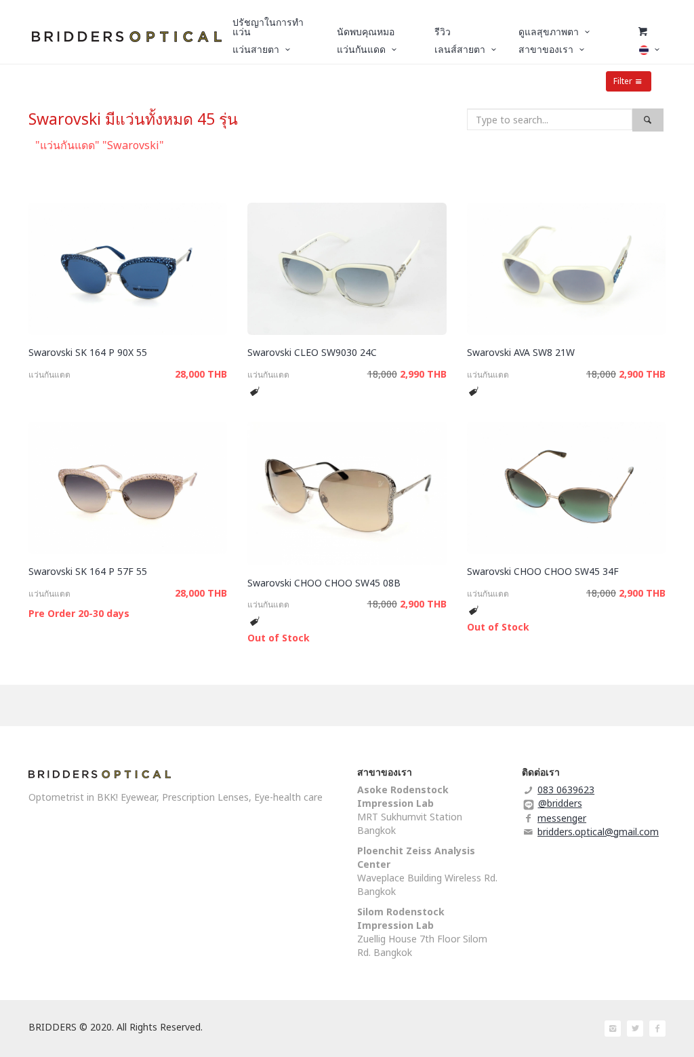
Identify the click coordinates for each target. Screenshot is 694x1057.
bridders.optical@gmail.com (598, 831)
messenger (561, 818)
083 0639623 (565, 789)
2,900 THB (642, 373)
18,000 (382, 373)
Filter (622, 81)
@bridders (560, 803)
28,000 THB (201, 373)
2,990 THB (423, 373)
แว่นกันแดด (49, 374)
